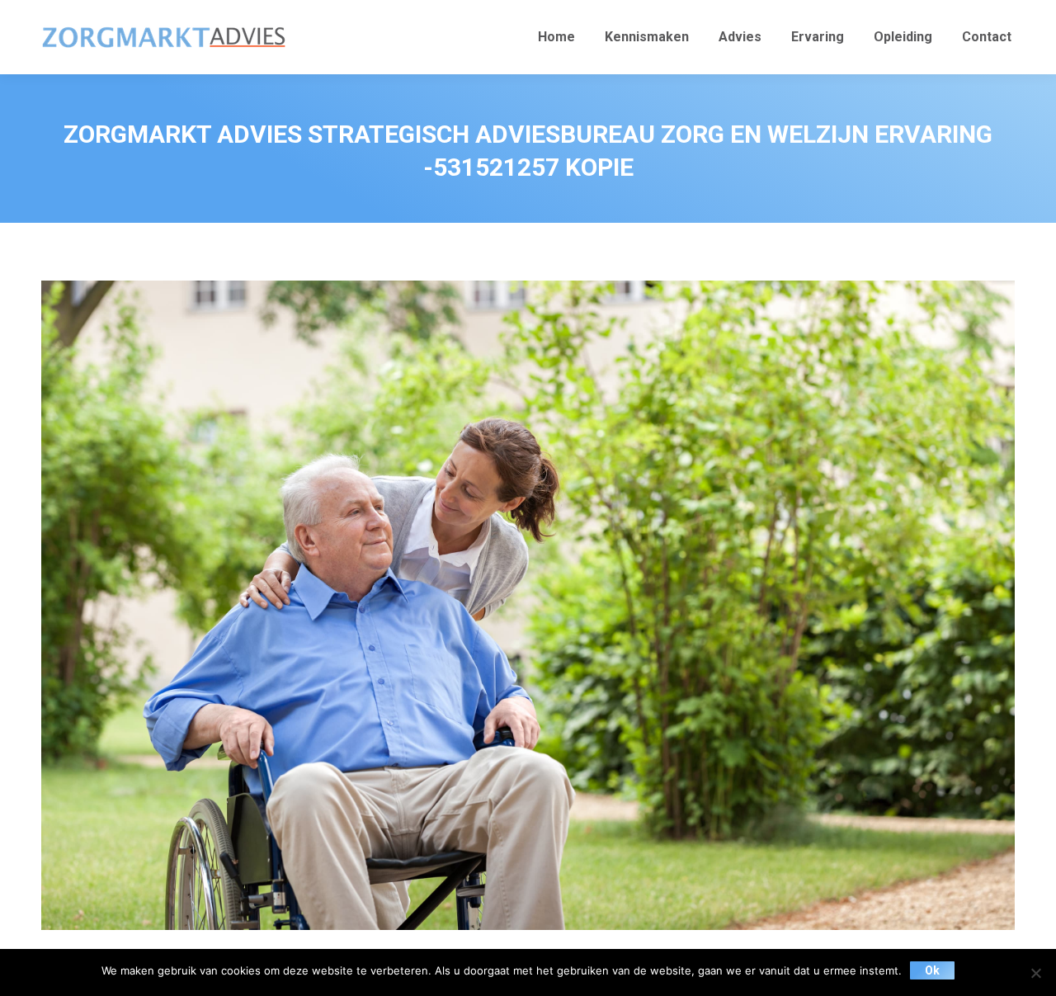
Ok (932, 970)
